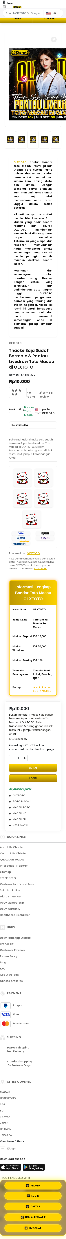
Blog (3, 962)
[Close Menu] (4, 7)
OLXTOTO (20, 162)
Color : (19, 425)
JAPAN (4, 1123)
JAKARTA (6, 1135)
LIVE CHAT (35, 1227)
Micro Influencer (11, 896)
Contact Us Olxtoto (13, 853)
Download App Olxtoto (15, 938)
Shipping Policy (10, 890)
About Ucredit (9, 975)
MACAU (5, 1092)
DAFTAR (49, 18)
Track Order (8, 878)
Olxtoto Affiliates (11, 981)
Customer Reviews (12, 950)
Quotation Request (12, 859)
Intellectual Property (13, 866)
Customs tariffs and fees (17, 884)
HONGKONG (8, 1098)
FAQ (2, 968)
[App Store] (11, 1168)
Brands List (7, 944)
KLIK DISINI (40, 568)
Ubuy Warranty (10, 909)
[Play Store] (34, 1168)
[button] (54, 39)
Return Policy (8, 956)
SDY (2, 1110)
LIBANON (5, 1129)
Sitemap (5, 872)
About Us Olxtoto (11, 847)
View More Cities (11, 1141)
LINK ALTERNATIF (35, 1216)
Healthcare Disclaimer (15, 915)
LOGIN (16, 18)
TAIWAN (5, 1117)
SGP (2, 1104)
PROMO (35, 1186)
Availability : (16, 411)
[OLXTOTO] (17, 7)
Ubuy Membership (12, 902)
